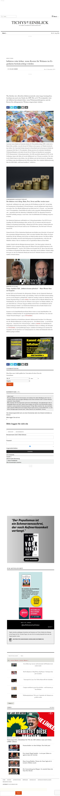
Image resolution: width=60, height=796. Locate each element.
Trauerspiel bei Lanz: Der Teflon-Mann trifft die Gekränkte (38, 679)
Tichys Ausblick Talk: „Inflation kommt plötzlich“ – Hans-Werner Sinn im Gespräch (29, 289)
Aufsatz (27, 299)
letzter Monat (23, 660)
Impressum (25, 779)
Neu (22, 656)
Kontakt (9, 779)
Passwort (9, 440)
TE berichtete (28, 315)
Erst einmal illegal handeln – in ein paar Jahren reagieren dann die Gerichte (37, 754)
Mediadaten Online (7, 781)
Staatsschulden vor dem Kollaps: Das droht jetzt (36, 745)
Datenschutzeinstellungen (44, 779)
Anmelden (10, 431)
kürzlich (38, 323)
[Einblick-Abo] (30, 589)
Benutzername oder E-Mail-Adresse (16, 434)
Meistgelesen (13, 656)
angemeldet (16, 413)
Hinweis (44, 409)
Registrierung (20, 431)
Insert (18, 793)
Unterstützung (17, 779)
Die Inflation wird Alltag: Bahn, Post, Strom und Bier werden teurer (27, 201)
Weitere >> (11, 703)
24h (9, 660)
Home (4, 779)
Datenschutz (33, 779)
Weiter (9, 384)
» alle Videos (51, 707)
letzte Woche (14, 660)
